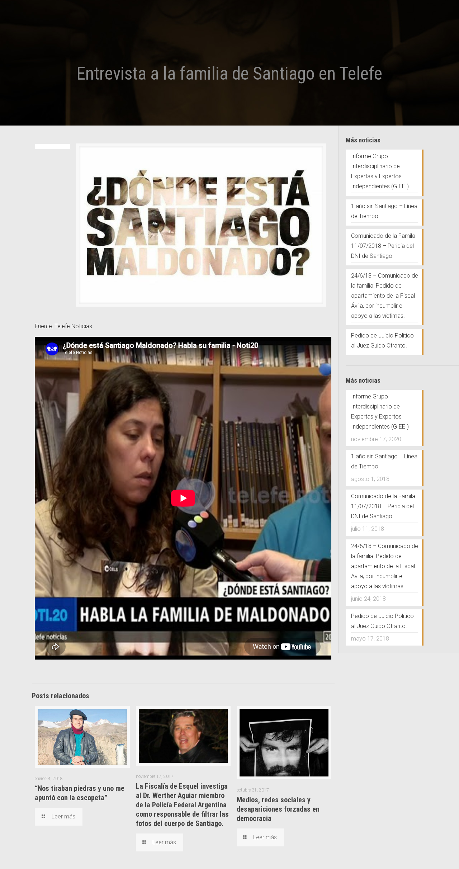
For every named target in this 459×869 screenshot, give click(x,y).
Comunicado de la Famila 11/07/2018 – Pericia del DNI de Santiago (383, 245)
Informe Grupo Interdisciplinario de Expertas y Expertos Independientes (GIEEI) (380, 171)
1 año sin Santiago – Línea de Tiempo (384, 211)
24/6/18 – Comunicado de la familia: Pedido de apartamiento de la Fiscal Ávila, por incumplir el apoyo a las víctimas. (384, 295)
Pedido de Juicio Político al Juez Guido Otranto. (382, 340)
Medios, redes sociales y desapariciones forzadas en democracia (278, 809)
